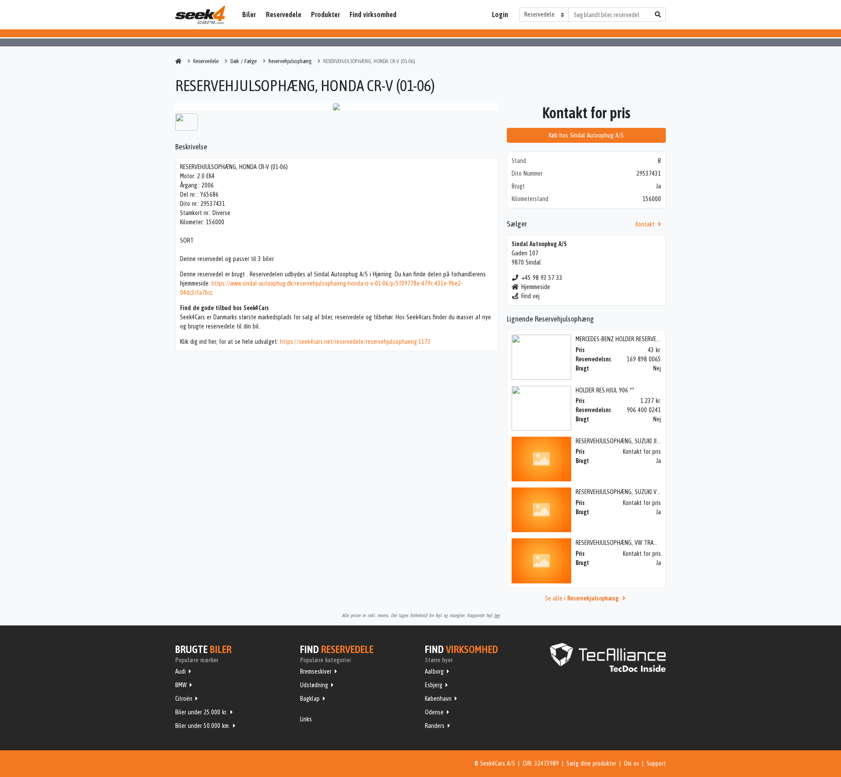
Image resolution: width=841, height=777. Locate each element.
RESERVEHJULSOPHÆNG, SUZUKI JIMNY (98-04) (631, 441)
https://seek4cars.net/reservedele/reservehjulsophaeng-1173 (355, 341)
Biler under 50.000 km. (202, 725)
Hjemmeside (535, 286)
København (438, 698)
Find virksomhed (373, 14)
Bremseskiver (316, 671)
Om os (631, 763)
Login (500, 14)
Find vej (530, 296)
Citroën (183, 698)
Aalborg (434, 671)
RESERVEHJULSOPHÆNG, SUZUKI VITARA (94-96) (632, 491)
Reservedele (283, 14)
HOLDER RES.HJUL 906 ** (605, 390)
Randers (435, 725)
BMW (181, 685)
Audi (180, 671)
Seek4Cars (200, 15)
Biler (249, 14)
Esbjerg (433, 685)
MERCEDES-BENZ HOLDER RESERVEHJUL (621, 339)
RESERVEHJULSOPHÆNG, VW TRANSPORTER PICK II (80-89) (645, 542)
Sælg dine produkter (591, 763)
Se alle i (581, 598)
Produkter (325, 14)
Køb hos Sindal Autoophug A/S (586, 135)
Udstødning (314, 685)
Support (656, 763)
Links (306, 719)
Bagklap (310, 698)
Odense (434, 712)
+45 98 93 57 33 (541, 277)
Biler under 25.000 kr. (201, 712)
